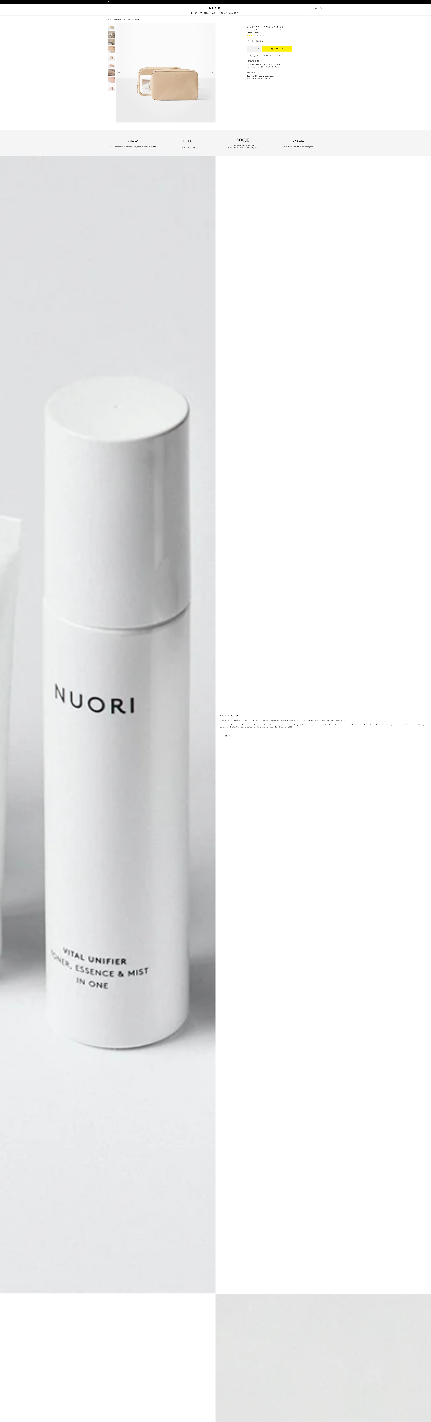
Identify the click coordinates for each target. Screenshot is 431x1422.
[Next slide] (213, 72)
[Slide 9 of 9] (111, 87)
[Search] (316, 8)
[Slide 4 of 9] (111, 49)
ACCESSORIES (117, 20)
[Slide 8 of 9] (111, 80)
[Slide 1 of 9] (111, 26)
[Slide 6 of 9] (111, 64)
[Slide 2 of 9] (111, 34)
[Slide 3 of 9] (111, 42)
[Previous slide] (118, 72)
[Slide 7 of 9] (111, 72)
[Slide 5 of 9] (111, 57)
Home (109, 20)
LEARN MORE (227, 736)
